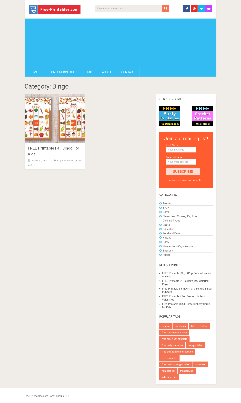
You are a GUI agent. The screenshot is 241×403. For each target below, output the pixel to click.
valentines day (169, 377)
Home (34, 72)
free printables (169, 358)
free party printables (172, 345)
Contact (128, 72)
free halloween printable (174, 339)
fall (192, 326)
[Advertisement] (120, 43)
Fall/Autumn (69, 160)
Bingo (60, 160)
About (106, 72)
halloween (200, 364)
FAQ (89, 72)
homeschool (168, 371)
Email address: (174, 157)
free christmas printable (174, 332)
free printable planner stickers (177, 351)
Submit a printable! (62, 72)
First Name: (172, 145)
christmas (180, 326)
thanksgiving (186, 371)
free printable (195, 345)
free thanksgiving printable (176, 364)
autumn (166, 326)
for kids (204, 326)
